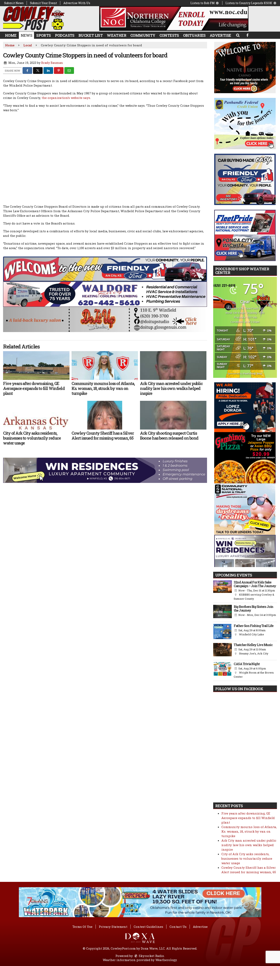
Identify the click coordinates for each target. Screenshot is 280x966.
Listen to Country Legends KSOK (249, 3)
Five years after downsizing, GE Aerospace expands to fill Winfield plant (248, 817)
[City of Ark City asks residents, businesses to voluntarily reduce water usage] (36, 415)
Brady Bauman (52, 63)
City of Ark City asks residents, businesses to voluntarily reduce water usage (246, 858)
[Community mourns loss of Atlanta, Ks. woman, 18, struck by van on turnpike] (105, 365)
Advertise (220, 35)
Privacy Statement (113, 927)
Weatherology (166, 960)
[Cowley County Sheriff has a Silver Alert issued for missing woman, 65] (105, 415)
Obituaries (194, 35)
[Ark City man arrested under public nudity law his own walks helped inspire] (173, 365)
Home (11, 35)
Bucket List (91, 35)
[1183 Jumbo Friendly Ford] (105, 269)
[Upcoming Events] (222, 590)
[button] (237, 35)
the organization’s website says (66, 98)
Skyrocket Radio (151, 956)
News (26, 35)
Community (142, 35)
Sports (43, 35)
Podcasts (64, 35)
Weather (116, 35)
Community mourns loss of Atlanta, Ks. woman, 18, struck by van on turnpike (249, 831)
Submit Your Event (43, 3)
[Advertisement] (173, 18)
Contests (169, 35)
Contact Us (178, 927)
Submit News (14, 3)
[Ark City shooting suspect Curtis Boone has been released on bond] (173, 415)
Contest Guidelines (148, 927)
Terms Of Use (82, 927)
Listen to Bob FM (202, 3)
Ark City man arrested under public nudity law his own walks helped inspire (248, 844)
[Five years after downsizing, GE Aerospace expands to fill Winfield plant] (36, 365)
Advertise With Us (76, 3)
